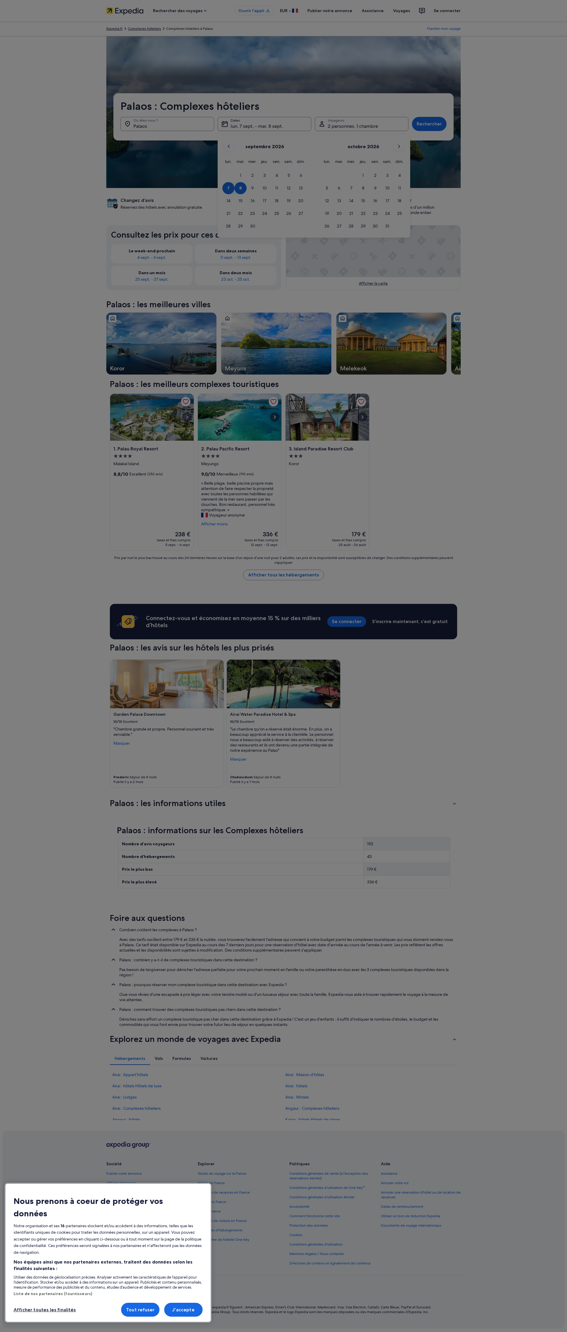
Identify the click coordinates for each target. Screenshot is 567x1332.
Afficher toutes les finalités (45, 1310)
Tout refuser (140, 1310)
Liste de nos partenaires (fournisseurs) (53, 1293)
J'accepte (183, 1310)
